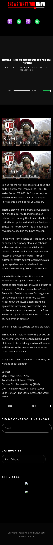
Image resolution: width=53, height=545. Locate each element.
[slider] (47, 93)
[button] (26, 30)
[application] (26, 91)
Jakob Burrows (27, 67)
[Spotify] (20, 21)
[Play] (3, 91)
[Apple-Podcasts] (11, 21)
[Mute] (40, 90)
